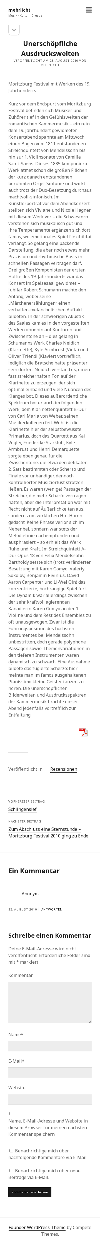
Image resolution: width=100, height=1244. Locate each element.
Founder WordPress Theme (37, 1227)
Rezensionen (63, 769)
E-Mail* (16, 1061)
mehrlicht (19, 10)
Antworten (51, 909)
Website (17, 1088)
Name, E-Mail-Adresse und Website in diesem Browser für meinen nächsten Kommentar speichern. (48, 1127)
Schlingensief (22, 809)
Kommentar (20, 975)
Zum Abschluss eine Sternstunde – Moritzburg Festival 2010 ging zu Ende (48, 832)
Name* (15, 1034)
